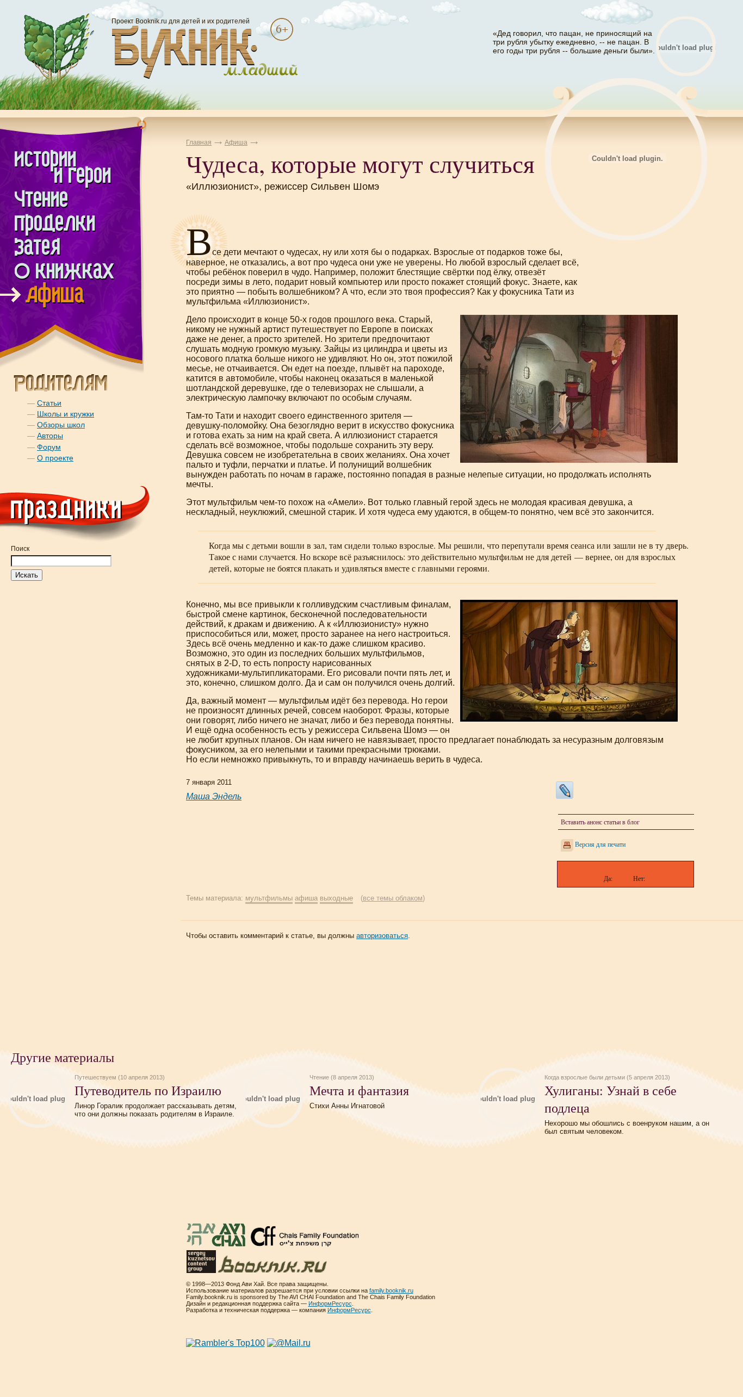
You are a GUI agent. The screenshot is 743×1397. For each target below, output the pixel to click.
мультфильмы (269, 898)
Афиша (236, 142)
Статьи (49, 403)
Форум (49, 447)
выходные (336, 898)
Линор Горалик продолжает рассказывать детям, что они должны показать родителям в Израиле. (156, 1110)
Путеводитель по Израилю (148, 1090)
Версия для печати (600, 844)
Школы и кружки (65, 413)
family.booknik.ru (391, 1290)
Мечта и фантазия (359, 1090)
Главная (199, 142)
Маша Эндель (214, 796)
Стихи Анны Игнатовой (347, 1106)
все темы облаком (393, 898)
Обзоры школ (61, 424)
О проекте (55, 458)
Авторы (50, 435)
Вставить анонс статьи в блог (600, 821)
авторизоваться (382, 936)
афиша (306, 898)
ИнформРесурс (330, 1303)
